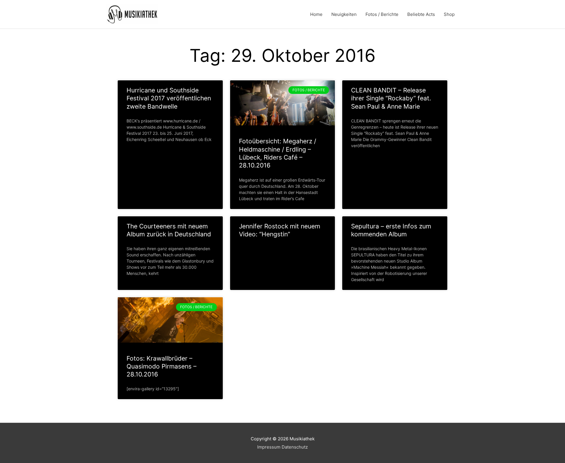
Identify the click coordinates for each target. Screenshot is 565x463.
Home (316, 14)
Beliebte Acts (421, 14)
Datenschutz (295, 447)
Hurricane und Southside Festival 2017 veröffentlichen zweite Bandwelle (169, 98)
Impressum (268, 447)
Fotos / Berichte (381, 14)
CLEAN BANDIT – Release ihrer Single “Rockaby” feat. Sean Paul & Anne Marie (391, 98)
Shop (449, 14)
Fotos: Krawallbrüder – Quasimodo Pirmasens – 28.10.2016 (162, 366)
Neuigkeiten (344, 14)
